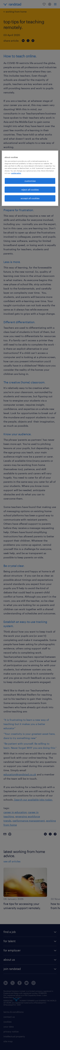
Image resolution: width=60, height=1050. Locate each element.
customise (30, 181)
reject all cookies (30, 189)
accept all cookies (30, 198)
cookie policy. (16, 173)
